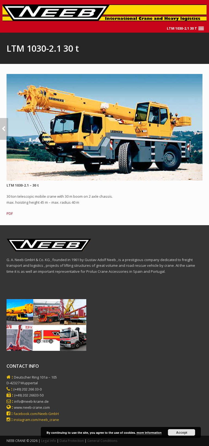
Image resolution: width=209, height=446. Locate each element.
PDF (10, 213)
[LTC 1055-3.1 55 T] (4, 129)
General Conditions (102, 440)
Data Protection (72, 440)
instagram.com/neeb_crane (36, 419)
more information (149, 432)
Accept (181, 432)
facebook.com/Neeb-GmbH (36, 413)
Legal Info (48, 440)
